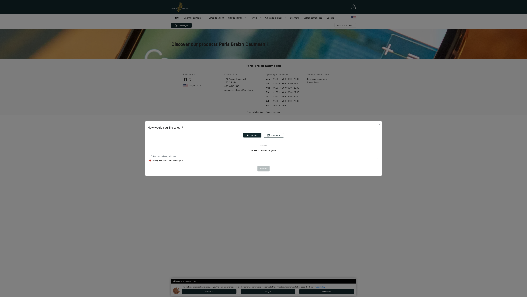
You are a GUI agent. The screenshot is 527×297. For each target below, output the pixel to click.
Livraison (254, 135)
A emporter (275, 135)
